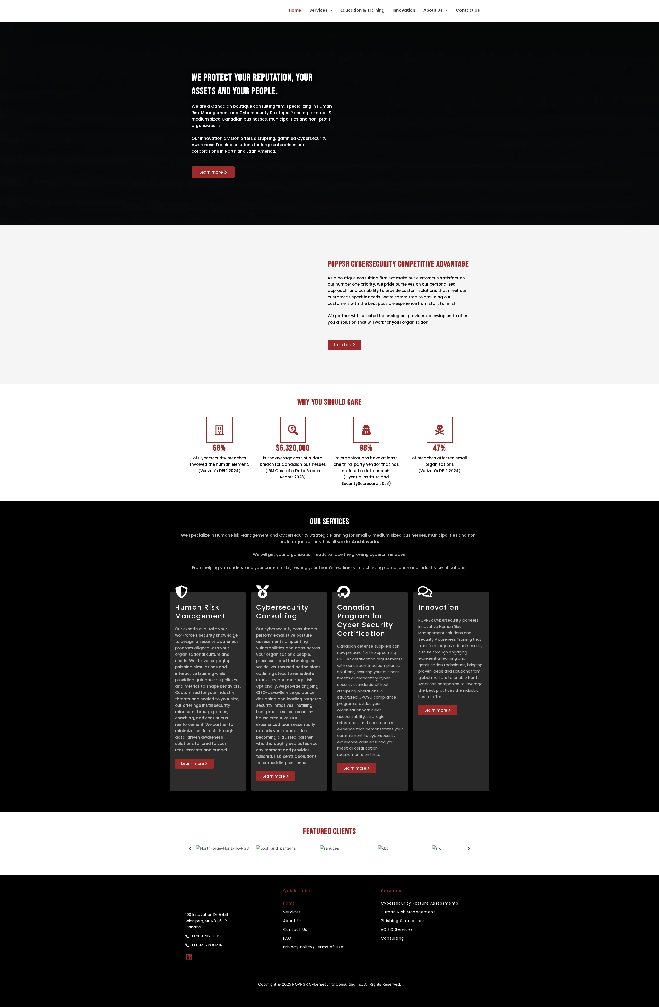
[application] (330, 10)
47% (439, 448)
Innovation (404, 10)
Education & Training (362, 10)
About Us (433, 10)
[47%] (440, 430)
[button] (190, 848)
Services (318, 10)
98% (366, 448)
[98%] (366, 430)
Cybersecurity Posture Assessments (419, 903)
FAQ (287, 938)
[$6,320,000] (293, 430)
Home (295, 10)
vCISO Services (397, 929)
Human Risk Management (408, 912)
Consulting (392, 938)
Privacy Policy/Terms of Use (313, 947)
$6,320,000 (293, 448)
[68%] (219, 430)
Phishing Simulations (403, 920)
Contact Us (468, 10)
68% (219, 448)
